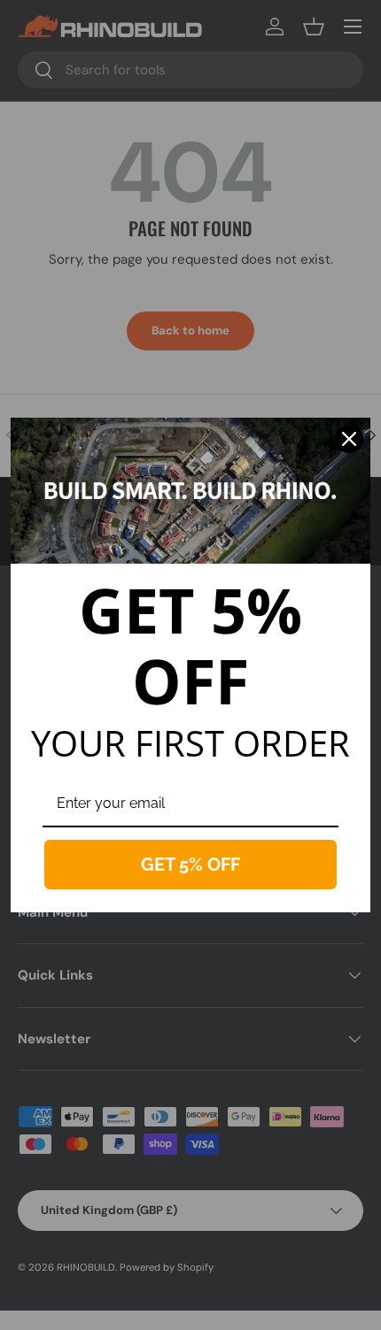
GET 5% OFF (190, 864)
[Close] (349, 439)
